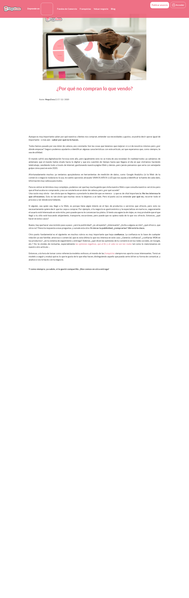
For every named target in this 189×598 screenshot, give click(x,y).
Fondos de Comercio (67, 9)
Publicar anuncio (160, 5)
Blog (113, 9)
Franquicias (85, 9)
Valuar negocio (101, 9)
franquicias (110, 253)
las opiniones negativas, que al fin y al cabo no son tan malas (104, 244)
